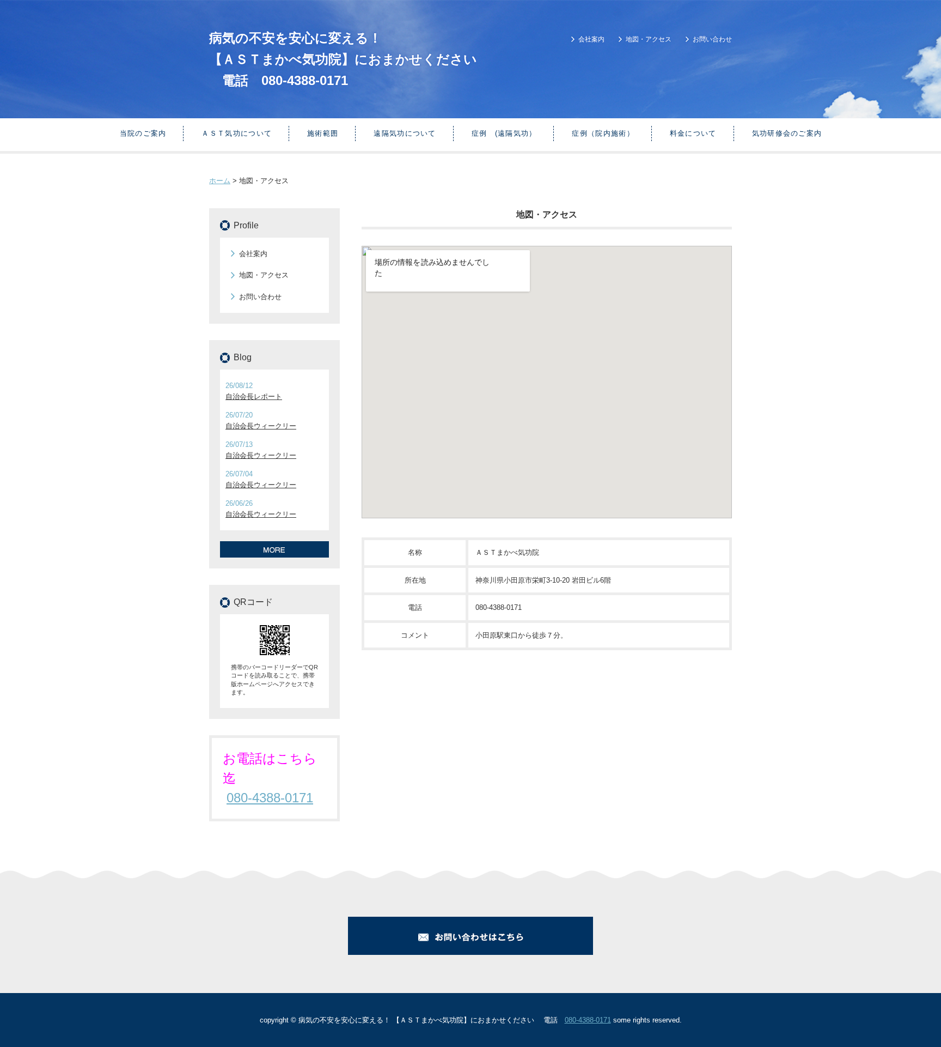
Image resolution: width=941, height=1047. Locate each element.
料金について (693, 133)
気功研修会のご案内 (787, 133)
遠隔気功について (405, 133)
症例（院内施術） (603, 133)
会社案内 (591, 39)
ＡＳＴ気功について (236, 133)
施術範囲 (322, 133)
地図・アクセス (648, 39)
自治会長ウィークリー (260, 426)
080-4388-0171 (304, 80)
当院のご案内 (143, 133)
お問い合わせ (712, 39)
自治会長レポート (253, 396)
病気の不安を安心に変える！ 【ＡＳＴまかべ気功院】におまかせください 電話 (343, 59)
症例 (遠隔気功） (504, 133)
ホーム (219, 181)
